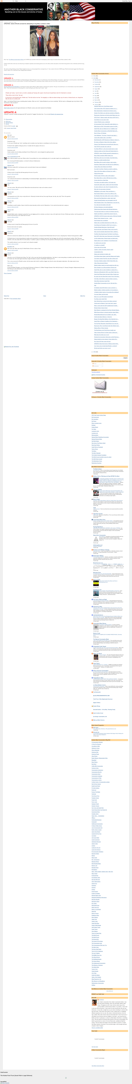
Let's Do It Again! (102, 654)
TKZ (8, 135)
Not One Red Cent (96, 879)
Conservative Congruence (97, 770)
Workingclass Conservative (98, 983)
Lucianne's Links (95, 431)
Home (44, 295)
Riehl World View (95, 905)
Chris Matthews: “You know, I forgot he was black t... (106, 135)
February (96, 102)
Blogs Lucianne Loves (96, 423)
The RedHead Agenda (96, 959)
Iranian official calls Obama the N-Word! (103, 166)
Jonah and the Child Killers (99, 686)
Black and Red (96, 579)
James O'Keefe (13, 128)
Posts (95, 363)
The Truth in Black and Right (100, 599)
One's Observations (96, 881)
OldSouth (9, 165)
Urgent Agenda (95, 971)
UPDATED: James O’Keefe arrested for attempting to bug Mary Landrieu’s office (27, 23)
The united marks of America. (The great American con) (104, 728)
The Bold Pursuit (95, 935)
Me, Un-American (95, 859)
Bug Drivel (94, 764)
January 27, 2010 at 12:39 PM (12, 228)
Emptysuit (94, 790)
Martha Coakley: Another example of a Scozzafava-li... (106, 290)
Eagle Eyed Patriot (96, 786)
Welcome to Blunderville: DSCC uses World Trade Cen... (106, 272)
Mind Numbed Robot (96, 863)
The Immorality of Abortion (98, 557)
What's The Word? (97, 653)
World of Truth (96, 633)
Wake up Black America (98, 720)
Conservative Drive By (97, 772)
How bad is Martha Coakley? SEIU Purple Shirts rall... (106, 260)
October (96, 84)
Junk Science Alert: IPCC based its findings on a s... (106, 108)
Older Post (82, 295)
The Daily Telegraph (96, 453)
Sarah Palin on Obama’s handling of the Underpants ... (106, 321)
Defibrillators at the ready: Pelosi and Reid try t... (105, 191)
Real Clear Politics (96, 445)
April (95, 97)
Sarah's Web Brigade (96, 925)
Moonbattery (94, 869)
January (96, 104)
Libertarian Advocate (96, 841)
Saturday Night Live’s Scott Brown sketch (103, 106)
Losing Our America (96, 849)
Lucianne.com (95, 433)
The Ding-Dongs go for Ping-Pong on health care (105, 330)
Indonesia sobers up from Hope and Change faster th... (106, 151)
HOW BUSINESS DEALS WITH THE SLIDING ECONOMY (105, 679)
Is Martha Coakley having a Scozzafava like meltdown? (106, 292)
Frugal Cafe (94, 800)
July (95, 91)
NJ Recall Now (95, 875)
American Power (95, 754)
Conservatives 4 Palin (96, 778)
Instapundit (94, 821)
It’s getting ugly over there (100, 243)
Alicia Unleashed (95, 750)
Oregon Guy (94, 883)
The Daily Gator (95, 947)
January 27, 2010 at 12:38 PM (12, 217)
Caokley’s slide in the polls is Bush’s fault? (103, 249)
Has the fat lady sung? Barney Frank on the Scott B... (106, 229)
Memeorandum (9, 119)
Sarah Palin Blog (95, 923)
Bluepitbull (94, 760)
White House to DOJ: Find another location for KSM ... (106, 126)
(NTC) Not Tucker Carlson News (99, 415)
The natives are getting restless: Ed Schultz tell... (105, 182)
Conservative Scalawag (97, 776)
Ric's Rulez (94, 903)
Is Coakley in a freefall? (99, 245)
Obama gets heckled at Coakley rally (102, 254)
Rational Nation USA (96, 895)
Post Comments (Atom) (15, 298)
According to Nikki (96, 746)
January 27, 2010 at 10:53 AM (12, 174)
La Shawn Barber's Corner (99, 685)
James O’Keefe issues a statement (102, 122)
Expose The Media (96, 792)
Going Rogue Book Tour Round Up (99, 809)
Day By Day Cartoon (96, 784)
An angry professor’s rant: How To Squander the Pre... (106, 186)
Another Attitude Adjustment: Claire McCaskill (104, 227)
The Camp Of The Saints (97, 941)
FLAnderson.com (97, 589)
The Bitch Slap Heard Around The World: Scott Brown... (106, 234)
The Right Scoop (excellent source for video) (101, 457)
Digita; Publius (96, 702)
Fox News (94, 429)
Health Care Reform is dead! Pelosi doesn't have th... (106, 213)
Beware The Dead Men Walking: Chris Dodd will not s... (106, 319)
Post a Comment (7, 273)
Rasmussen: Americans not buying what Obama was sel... (107, 115)
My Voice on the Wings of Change (101, 549)
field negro (95, 727)
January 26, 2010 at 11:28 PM (12, 162)
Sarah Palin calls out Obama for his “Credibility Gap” (105, 128)
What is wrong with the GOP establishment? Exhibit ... (106, 305)
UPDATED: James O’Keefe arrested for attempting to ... (106, 153)
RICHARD (9, 246)
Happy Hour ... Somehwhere (98, 815)
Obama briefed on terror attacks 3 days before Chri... (106, 339)
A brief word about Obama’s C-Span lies (103, 316)
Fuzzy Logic (94, 802)
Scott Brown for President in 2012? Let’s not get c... (105, 225)
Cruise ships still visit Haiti (100, 247)
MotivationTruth (97, 572)
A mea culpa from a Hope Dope (101, 180)
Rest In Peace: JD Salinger (100, 133)
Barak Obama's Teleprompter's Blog (99, 758)
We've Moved (102, 536)
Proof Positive (95, 891)
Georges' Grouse (95, 805)
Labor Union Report (96, 831)
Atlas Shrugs (94, 756)
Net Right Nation (95, 441)
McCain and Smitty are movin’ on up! (102, 348)
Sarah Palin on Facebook (97, 447)
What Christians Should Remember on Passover (109, 590)
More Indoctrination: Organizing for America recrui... (105, 110)
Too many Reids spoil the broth (101, 294)
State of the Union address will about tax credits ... (105, 171)
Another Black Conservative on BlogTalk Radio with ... (106, 130)
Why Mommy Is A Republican (98, 981)
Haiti (95, 285)
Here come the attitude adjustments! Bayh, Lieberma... (106, 231)
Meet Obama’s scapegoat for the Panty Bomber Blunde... (107, 310)
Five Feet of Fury (95, 796)
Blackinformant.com (98, 563)
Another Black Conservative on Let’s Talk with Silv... (105, 283)
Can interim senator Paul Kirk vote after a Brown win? (106, 258)
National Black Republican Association (100, 437)
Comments (96, 366)
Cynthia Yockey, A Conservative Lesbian (101, 782)
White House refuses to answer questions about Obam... (106, 312)
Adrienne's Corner (95, 748)
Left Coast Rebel (95, 837)
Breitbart (93, 425)
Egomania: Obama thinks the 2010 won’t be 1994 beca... (106, 164)
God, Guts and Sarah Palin (98, 807)
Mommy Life (94, 865)
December (96, 79)
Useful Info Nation (96, 975)
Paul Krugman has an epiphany (101, 220)
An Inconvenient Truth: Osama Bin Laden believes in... (106, 124)
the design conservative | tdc (100, 716)
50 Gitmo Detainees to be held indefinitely (103, 207)
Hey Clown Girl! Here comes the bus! (102, 341)
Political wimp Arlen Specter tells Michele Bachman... (106, 209)
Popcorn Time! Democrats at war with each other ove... (106, 144)
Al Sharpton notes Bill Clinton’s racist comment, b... (105, 287)
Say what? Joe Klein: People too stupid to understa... (106, 169)
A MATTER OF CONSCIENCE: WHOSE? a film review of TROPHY (107, 528)
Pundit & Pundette (96, 893)
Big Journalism (95, 419)
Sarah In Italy (95, 921)
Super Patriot (96, 663)
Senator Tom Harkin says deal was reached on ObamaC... (107, 113)
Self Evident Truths (96, 927)
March (96, 100)
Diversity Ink (96, 732)
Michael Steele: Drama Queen (100, 307)
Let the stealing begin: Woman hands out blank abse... (106, 238)
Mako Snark (94, 857)
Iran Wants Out (96, 470)
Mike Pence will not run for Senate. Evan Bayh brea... (106, 157)
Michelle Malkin (9, 122)
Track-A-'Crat (94, 969)
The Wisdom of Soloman (97, 965)
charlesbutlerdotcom (98, 615)
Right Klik (94, 911)
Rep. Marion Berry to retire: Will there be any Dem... (105, 177)
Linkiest (93, 845)
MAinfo (93, 855)
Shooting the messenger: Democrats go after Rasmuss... (106, 337)
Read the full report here (9, 74)
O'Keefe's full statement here (56, 114)
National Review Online (97, 439)
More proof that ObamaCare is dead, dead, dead (105, 198)
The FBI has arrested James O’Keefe (16, 59)
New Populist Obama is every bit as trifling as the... (105, 193)
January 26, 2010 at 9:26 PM (12, 153)
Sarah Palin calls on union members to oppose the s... (106, 269)
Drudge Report (95, 427)
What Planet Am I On (96, 979)
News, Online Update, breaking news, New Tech (102, 871)
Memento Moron (95, 861)
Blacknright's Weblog (98, 555)
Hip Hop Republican (98, 526)
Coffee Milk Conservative (97, 766)
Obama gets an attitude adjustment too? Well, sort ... (106, 222)
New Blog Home (96, 551)
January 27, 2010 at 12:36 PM (12, 198)
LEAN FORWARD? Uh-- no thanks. (100, 664)
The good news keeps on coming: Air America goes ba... (106, 211)
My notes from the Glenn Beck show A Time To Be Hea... (107, 276)
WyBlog (93, 985)
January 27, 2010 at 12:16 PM (12, 180)
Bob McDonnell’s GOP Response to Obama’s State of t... (107, 139)
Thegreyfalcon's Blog (98, 677)
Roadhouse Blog (95, 915)
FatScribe (94, 794)
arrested (8, 128)
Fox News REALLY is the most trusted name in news (106, 148)
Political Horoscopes (98, 173)
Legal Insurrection (96, 839)
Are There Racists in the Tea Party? (100, 671)
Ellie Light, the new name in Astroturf (102, 189)
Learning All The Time (96, 833)
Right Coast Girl (95, 907)
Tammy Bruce (95, 449)
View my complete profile (97, 1027)
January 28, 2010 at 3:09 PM (12, 270)
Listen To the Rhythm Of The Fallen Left (101, 640)
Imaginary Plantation (97, 546)
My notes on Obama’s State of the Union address (105, 142)
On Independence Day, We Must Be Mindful (102, 573)
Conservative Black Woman (99, 623)
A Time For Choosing (96, 744)
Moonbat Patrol (95, 867)
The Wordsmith (97, 692)
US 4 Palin (94, 973)
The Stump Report (96, 961)
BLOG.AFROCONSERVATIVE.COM (101, 695)
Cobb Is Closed (96, 509)
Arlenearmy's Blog (97, 606)
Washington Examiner (96, 463)
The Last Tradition (97, 489)
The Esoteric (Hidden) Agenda (105, 624)
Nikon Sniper (94, 873)
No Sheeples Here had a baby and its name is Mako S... (106, 195)
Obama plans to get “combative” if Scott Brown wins (105, 240)
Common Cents (95, 768)
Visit (95, 1046)
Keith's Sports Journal (96, 829)
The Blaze (94, 451)
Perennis (94, 887)
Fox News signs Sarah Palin (100, 298)
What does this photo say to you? (101, 334)
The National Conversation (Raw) (101, 639)
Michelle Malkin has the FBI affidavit (12, 86)
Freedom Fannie (95, 798)
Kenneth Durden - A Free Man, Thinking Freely (104, 709)
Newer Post (6, 295)
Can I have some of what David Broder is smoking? (105, 346)
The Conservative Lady (97, 943)
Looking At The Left (96, 847)
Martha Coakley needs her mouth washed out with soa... (106, 265)
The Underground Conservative (98, 963)
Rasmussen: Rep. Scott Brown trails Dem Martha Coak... (107, 325)
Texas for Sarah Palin (96, 933)
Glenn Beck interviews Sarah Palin (102, 281)
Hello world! (95, 515)
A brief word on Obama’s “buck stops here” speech (105, 303)
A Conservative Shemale (97, 742)
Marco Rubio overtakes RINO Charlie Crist (103, 155)
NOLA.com (8, 121)
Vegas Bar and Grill (97, 513)
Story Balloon (95, 931)
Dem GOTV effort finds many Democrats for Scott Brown (106, 236)
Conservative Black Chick (99, 519)
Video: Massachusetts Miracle (101, 263)
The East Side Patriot (96, 949)
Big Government (95, 417)
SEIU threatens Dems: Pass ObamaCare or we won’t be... (107, 202)
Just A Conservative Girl (97, 827)
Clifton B (9, 183)
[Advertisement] (15, 284)
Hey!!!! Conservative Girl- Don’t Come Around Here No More (105, 647)
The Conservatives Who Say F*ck (99, 945)
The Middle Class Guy (97, 955)
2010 (94, 78)
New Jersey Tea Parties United (98, 443)
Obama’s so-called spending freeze (102, 160)
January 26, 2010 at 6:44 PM (12, 147)
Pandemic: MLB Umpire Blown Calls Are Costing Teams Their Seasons (108, 500)
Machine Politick (95, 853)
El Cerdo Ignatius (95, 788)
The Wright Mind (95, 967)
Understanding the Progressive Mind (101, 600)
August (96, 88)
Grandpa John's (95, 813)
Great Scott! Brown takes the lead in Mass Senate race (106, 274)
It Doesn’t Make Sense (97, 825)
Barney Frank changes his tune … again (103, 218)
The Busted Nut (95, 939)
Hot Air (7, 124)
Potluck (93, 889)
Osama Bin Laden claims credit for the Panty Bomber (106, 184)
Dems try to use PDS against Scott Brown (103, 296)
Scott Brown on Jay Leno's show (101, 119)
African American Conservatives (100, 670)
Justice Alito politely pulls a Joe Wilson (102, 137)
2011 (94, 75)
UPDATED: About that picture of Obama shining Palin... (106, 343)
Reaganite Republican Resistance (99, 897)
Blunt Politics (95, 762)
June (95, 93)
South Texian (94, 929)
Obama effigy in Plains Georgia (101, 328)
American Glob (95, 752)
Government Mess (96, 811)
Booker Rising (96, 706)
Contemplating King (98, 251)
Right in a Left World (96, 909)
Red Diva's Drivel (95, 901)
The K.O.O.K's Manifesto (97, 951)
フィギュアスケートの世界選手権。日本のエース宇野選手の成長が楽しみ (108, 564)
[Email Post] (16, 126)
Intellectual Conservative (97, 823)
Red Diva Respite (95, 899)
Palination (94, 885)
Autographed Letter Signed (99, 646)
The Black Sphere (97, 469)
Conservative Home (96, 774)
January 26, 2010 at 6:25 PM (12, 138)
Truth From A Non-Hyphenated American (102, 699)
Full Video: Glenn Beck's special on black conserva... (106, 278)
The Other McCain (96, 957)
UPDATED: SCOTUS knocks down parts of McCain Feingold (107, 216)
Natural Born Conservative (99, 535)
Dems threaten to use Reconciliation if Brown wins (105, 267)
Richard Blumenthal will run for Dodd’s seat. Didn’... (105, 314)
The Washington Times (97, 461)
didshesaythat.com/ (98, 545)
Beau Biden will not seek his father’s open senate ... (105, 162)
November (96, 82)
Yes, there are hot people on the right (102, 204)
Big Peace (94, 421)
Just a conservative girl (12, 156)
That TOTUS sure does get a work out (102, 146)
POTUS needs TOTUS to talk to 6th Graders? (104, 175)
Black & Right (96, 499)
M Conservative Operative (97, 851)
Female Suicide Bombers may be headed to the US (105, 200)
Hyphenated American (96, 819)
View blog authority (96, 372)
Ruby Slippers (95, 917)
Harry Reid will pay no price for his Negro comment (105, 301)
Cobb (94, 507)
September (97, 86)
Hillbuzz (93, 817)
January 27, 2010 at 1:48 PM (12, 250)
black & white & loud (98, 713)
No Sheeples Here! (96, 877)
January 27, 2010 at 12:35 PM (12, 189)
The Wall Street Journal (97, 459)
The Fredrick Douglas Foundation (99, 455)
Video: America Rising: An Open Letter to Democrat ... (106, 332)
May (95, 95)
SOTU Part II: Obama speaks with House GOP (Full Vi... (106, 117)
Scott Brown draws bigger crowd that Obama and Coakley (107, 256)
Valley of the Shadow (96, 977)
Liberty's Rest (95, 843)
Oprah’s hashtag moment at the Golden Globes (103, 520)
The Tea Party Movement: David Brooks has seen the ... (106, 323)
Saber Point (94, 919)
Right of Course (95, 913)
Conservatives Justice (97, 780)
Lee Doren (94, 835)
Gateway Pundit (95, 804)
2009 (94, 351)
